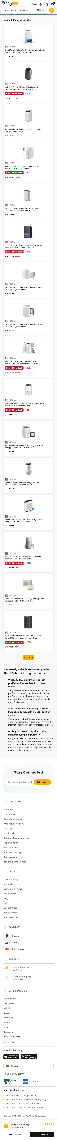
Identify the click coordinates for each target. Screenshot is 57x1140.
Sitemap (7, 828)
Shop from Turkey (14, 1107)
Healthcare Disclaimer (14, 861)
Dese (5, 1027)
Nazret (6, 1013)
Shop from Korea (13, 1103)
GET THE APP (42, 1134)
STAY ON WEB (15, 1134)
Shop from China (33, 1103)
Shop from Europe (34, 1107)
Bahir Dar (8, 1017)
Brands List (8, 884)
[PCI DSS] (9, 1081)
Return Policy (9, 893)
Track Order (9, 833)
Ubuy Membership (12, 852)
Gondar (7, 1022)
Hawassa (8, 1032)
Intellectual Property (13, 823)
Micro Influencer (11, 847)
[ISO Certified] (31, 1081)
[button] (34, 4)
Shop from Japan (14, 1099)
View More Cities (11, 1036)
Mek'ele (7, 1008)
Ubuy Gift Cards (11, 917)
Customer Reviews (12, 889)
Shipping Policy (10, 842)
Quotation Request (13, 819)
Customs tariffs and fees (16, 838)
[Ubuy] (14, 4)
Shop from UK (30, 1095)
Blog (5, 898)
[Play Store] (29, 1057)
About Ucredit (10, 908)
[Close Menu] (3, 5)
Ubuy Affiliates (10, 912)
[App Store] (11, 1057)
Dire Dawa (8, 1003)
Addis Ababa (10, 998)
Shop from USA (12, 1095)
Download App (11, 879)
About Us (8, 809)
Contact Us (9, 814)
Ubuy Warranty (11, 857)
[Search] (51, 10)
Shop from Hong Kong (36, 1099)
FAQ (5, 903)
